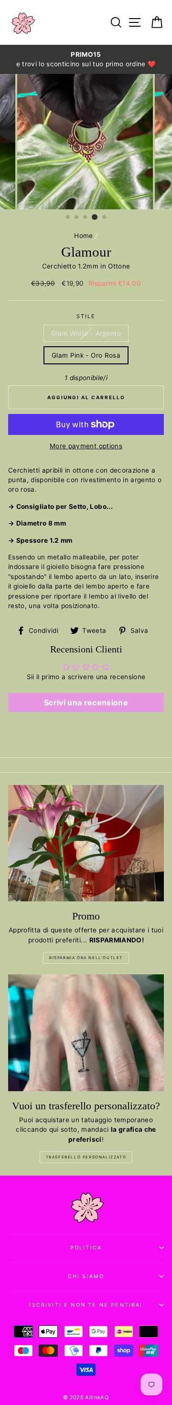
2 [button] (77, 217)
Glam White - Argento (86, 333)
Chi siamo (86, 1276)
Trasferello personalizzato (86, 1157)
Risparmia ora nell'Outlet (86, 957)
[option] (86, 59)
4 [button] (94, 217)
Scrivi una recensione (86, 702)
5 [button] (104, 217)
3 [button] (85, 217)
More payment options (86, 446)
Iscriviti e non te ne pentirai (85, 1305)
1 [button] (68, 217)
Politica (86, 1247)
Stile (86, 316)
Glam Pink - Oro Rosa (86, 355)
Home (83, 235)
